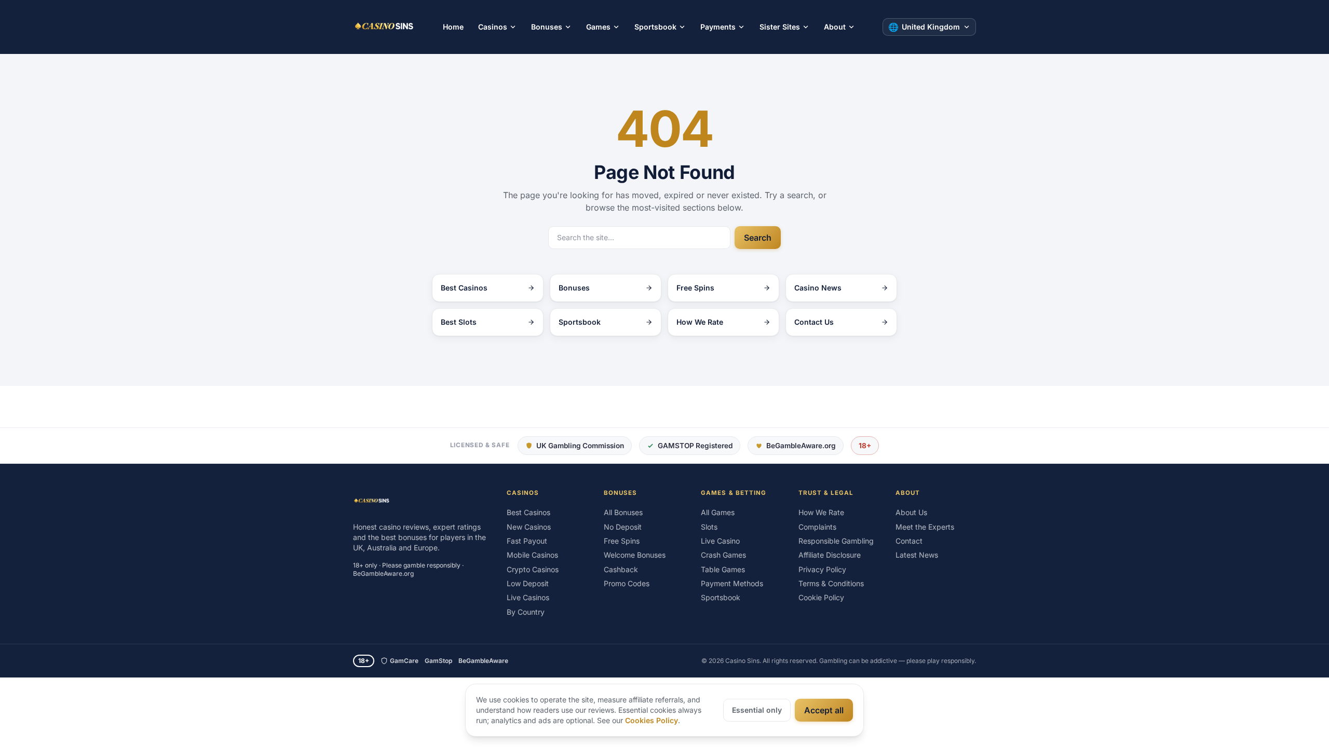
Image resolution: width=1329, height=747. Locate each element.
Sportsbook (655, 26)
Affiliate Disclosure (829, 554)
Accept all (824, 710)
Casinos (492, 26)
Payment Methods (732, 583)
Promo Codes (626, 583)
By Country (526, 611)
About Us (911, 512)
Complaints (817, 526)
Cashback (621, 569)
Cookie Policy (821, 597)
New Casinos (529, 526)
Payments (718, 26)
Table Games (723, 569)
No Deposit (623, 526)
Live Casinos (528, 597)
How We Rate (821, 512)
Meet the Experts (925, 526)
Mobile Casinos (532, 554)
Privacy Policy (822, 569)
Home (453, 26)
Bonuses (546, 26)
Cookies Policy (651, 720)
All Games (718, 512)
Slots (709, 526)
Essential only (757, 710)
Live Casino (720, 540)
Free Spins (622, 540)
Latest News (917, 554)
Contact (909, 540)
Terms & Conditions (831, 583)
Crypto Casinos (533, 569)
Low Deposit (528, 583)
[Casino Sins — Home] (384, 27)
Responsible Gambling (836, 540)
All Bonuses (623, 512)
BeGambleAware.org (801, 445)
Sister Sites (780, 26)
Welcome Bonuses (635, 554)
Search (757, 237)
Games (598, 26)
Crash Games (723, 554)
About (835, 26)
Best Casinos (528, 512)
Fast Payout (527, 540)
